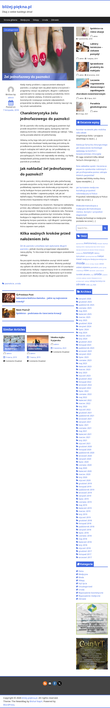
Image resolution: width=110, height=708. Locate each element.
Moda (81, 577)
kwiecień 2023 (85, 366)
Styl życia (83, 583)
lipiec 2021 (84, 425)
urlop (91, 274)
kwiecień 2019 (85, 508)
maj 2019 (83, 505)
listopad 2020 (85, 449)
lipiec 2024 (84, 329)
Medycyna (25, 20)
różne (86, 270)
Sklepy (36, 20)
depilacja (105, 243)
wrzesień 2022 (85, 385)
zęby (91, 285)
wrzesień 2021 (85, 418)
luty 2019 (83, 514)
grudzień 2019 (85, 483)
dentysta (99, 243)
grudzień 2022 (85, 378)
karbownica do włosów (87, 250)
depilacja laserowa (90, 247)
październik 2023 (86, 348)
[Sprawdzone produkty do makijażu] (82, 71)
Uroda (45, 20)
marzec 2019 (84, 511)
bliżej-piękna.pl (17, 6)
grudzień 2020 (85, 446)
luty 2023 (83, 372)
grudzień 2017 (85, 551)
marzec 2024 (84, 335)
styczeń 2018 (85, 548)
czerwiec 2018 (85, 535)
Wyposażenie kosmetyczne (91, 592)
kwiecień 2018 (85, 542)
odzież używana (83, 267)
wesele (89, 278)
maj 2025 (83, 311)
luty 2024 (83, 338)
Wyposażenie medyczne (89, 596)
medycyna (86, 259)
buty (95, 243)
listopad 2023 (85, 345)
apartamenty (79, 243)
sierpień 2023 (85, 354)
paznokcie (9, 283)
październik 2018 (86, 526)
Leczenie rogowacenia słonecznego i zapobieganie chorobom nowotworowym (90, 87)
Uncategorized (11, 30)
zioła (87, 285)
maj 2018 (83, 539)
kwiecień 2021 (85, 434)
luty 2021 (83, 440)
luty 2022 (83, 406)
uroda (18, 283)
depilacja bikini (80, 247)
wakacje (84, 278)
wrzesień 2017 (85, 557)
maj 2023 (83, 363)
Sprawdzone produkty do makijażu (97, 67)
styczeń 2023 (85, 375)
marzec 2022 (84, 403)
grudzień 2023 (85, 341)
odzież (101, 264)
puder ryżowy (102, 267)
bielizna (88, 243)
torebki (79, 274)
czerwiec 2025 (85, 308)
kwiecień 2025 (85, 314)
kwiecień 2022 (85, 400)
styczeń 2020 (85, 480)
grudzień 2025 (85, 301)
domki (98, 247)
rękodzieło (92, 270)
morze (87, 264)
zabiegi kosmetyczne (97, 281)
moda (80, 263)
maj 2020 (83, 468)
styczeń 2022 (85, 409)
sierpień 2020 (85, 459)
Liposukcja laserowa (91, 256)
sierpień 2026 (85, 298)
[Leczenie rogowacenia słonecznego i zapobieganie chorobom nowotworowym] (82, 87)
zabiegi (87, 281)
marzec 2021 (84, 437)
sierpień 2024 (85, 326)
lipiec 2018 (84, 532)
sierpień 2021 (85, 422)
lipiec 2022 (84, 391)
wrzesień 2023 (85, 351)
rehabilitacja (79, 270)
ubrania (86, 274)
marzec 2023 (84, 369)
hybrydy (78, 250)
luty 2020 (83, 477)
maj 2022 (83, 397)
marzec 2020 (84, 474)
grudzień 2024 (85, 323)
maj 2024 (83, 332)
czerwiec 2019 (85, 502)
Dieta (81, 571)
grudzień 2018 (85, 520)
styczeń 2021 (85, 443)
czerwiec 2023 (85, 360)
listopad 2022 (85, 382)
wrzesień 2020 (85, 455)
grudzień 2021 (85, 412)
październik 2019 (86, 489)
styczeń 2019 (85, 517)
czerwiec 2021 (85, 428)
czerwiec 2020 (85, 465)
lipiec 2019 (84, 499)
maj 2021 (83, 431)
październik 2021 (86, 415)
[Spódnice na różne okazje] (82, 35)
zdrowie (80, 284)
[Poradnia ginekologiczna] (82, 110)
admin (11, 97)
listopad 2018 (85, 523)
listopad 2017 (85, 554)
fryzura (103, 247)
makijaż (100, 256)
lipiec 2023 (84, 357)
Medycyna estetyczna (98, 259)
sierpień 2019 (85, 495)
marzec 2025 (84, 317)
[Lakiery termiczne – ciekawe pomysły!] (82, 51)
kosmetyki (88, 252)
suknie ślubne (100, 270)
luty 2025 (83, 320)
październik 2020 (86, 452)
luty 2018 (83, 545)
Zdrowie (55, 20)
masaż (79, 259)
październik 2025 (86, 305)
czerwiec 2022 (85, 394)
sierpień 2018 (85, 529)
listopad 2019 (85, 486)
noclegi (92, 264)
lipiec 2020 (84, 462)
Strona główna (10, 20)
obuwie (96, 264)
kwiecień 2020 (85, 471)
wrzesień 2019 (85, 492)
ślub (94, 285)
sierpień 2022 (85, 388)
